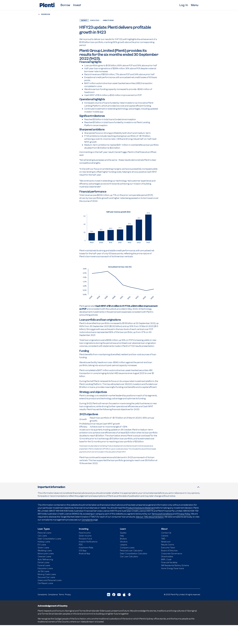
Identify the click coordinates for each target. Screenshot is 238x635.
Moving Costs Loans (47, 574)
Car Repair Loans (45, 583)
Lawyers (123, 544)
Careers (164, 535)
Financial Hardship (169, 562)
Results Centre (167, 544)
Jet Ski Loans (43, 571)
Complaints (87, 519)
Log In (183, 5)
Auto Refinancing (45, 559)
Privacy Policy (183, 513)
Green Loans (43, 547)
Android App (84, 553)
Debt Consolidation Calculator (133, 553)
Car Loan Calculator (129, 556)
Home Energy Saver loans (172, 568)
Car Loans (42, 535)
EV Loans (42, 544)
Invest (77, 5)
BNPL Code (166, 559)
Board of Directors (169, 550)
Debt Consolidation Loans (49, 538)
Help (122, 535)
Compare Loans (127, 547)
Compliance (53, 594)
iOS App (82, 550)
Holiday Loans (44, 541)
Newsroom (166, 541)
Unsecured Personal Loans (49, 580)
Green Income (85, 535)
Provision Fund (85, 538)
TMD (163, 538)
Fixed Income (85, 532)
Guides (123, 532)
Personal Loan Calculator (131, 550)
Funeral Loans (44, 565)
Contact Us (166, 532)
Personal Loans (44, 532)
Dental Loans (43, 562)
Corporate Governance (171, 553)
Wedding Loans (45, 550)
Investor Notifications (88, 541)
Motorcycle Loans (46, 553)
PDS (81, 544)
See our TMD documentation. (150, 516)
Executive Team (168, 547)
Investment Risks (86, 547)
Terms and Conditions (162, 513)
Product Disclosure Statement (140, 507)
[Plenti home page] (47, 5)
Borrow (65, 5)
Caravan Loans (44, 556)
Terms (61, 594)
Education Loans (45, 568)
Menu (194, 5)
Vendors (123, 541)
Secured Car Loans (46, 577)
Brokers (123, 538)
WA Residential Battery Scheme (175, 565)
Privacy (68, 594)
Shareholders (167, 556)
